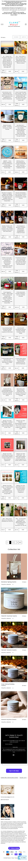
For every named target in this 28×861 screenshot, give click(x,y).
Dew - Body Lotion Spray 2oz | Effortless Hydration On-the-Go (7, 520)
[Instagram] (13, 755)
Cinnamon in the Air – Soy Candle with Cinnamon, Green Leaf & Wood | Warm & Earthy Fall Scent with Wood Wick (21, 261)
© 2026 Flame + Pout (9, 858)
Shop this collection (6, 584)
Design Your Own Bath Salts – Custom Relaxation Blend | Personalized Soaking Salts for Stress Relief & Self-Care (7, 424)
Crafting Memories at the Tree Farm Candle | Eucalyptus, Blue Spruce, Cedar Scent (7, 361)
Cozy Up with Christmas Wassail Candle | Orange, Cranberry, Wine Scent (21, 330)
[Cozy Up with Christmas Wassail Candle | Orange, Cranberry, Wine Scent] (20, 319)
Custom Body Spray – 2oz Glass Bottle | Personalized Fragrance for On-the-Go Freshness (21, 361)
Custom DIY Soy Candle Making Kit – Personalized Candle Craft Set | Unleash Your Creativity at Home (7, 392)
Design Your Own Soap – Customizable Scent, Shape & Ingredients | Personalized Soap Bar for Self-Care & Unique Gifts (7, 489)
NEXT (20, 542)
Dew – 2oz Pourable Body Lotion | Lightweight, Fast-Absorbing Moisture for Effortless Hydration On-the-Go (20, 522)
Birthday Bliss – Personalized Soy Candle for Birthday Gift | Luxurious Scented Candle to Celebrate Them (21, 164)
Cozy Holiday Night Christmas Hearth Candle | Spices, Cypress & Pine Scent (7, 330)
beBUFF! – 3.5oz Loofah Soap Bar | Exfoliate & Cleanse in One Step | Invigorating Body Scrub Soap (7, 164)
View (10, 71)
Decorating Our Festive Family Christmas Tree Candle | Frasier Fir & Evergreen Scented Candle (20, 392)
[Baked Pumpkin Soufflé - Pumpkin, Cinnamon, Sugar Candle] (7, 116)
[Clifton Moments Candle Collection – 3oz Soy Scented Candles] (20, 283)
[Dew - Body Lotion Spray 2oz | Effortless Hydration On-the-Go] (7, 509)
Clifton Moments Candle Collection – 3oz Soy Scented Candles (21, 294)
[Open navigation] (2, 24)
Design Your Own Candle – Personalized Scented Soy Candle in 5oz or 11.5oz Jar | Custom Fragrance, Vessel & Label (20, 424)
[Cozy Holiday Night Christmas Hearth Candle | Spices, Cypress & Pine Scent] (7, 319)
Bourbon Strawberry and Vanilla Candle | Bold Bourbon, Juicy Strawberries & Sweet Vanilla (20, 195)
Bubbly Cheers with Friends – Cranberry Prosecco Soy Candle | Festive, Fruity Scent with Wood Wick (7, 228)
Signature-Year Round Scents (9, 777)
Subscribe (15, 747)
